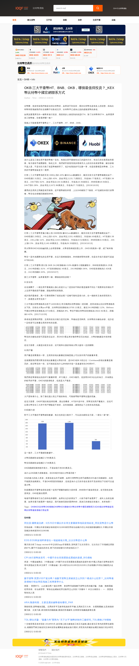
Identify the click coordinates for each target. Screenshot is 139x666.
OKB (33, 507)
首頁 (14, 20)
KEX (37, 507)
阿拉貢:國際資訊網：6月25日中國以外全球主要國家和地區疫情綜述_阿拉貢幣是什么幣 (68, 523)
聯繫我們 (42, 650)
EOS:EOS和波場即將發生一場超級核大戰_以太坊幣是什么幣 (55, 540)
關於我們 (55, 650)
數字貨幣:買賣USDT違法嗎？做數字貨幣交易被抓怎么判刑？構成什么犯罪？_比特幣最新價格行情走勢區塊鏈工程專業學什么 (69, 580)
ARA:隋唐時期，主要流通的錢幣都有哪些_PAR (48, 602)
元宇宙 (49, 20)
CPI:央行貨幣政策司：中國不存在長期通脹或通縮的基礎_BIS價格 (58, 557)
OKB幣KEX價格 (61, 507)
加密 (80, 20)
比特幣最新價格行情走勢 (37, 510)
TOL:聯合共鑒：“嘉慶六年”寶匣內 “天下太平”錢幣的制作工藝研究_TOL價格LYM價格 (67, 620)
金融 (113, 20)
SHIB (26, 79)
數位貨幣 (31, 20)
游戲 (65, 20)
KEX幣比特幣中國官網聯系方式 (82, 507)
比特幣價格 (56, 663)
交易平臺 (96, 20)
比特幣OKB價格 (46, 507)
